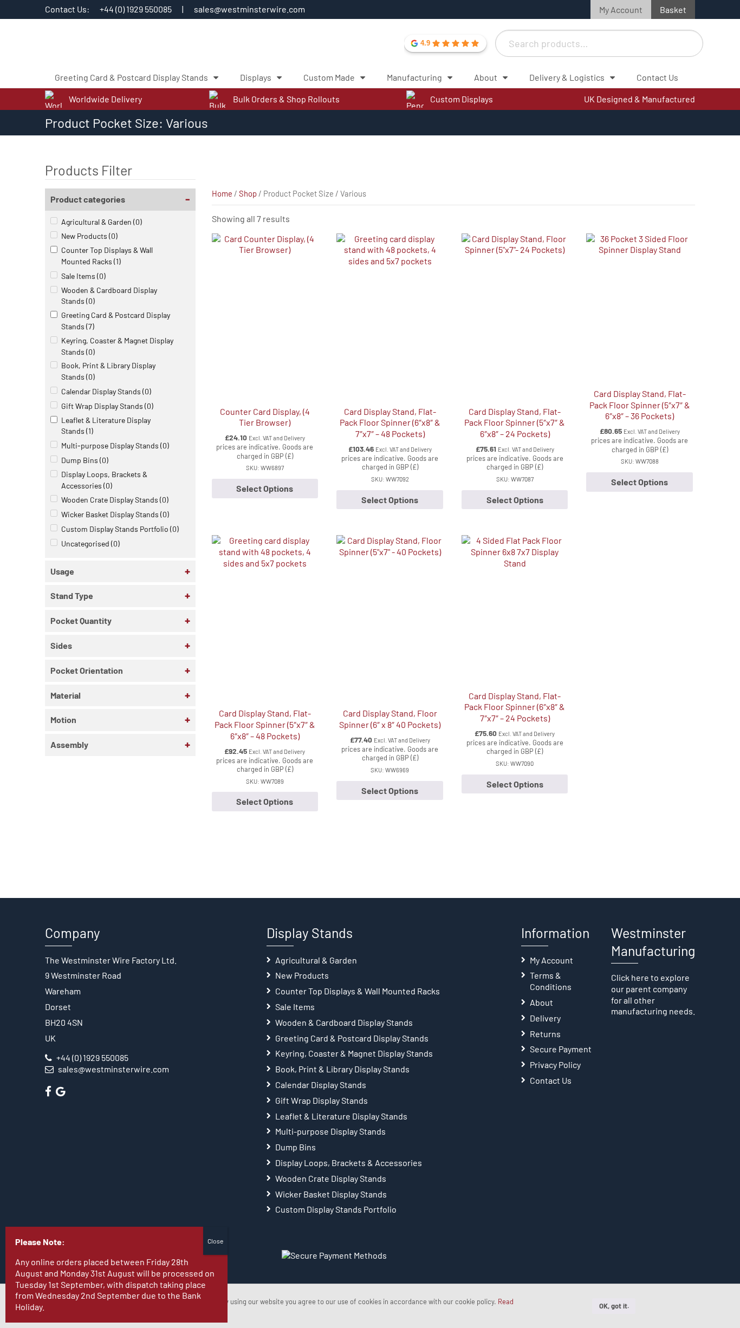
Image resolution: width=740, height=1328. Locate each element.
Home (222, 193)
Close (215, 1241)
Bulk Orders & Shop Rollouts (286, 99)
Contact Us (551, 1080)
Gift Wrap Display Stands (107, 406)
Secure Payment (561, 1049)
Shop (248, 193)
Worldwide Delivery (105, 99)
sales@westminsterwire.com (249, 9)
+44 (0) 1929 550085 (136, 9)
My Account (620, 9)
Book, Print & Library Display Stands (108, 371)
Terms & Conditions (551, 981)
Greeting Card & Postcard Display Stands (115, 320)
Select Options (264, 488)
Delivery (545, 1018)
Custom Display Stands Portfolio (120, 528)
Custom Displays (461, 99)
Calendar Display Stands (106, 391)
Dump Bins (84, 460)
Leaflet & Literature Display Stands (106, 425)
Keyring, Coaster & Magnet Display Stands (117, 346)
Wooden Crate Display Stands (114, 499)
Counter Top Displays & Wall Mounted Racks (107, 255)
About (541, 1002)
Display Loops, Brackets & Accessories (104, 480)
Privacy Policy (555, 1064)
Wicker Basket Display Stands (115, 514)
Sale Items (83, 276)
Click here (630, 977)
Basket (673, 9)
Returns (545, 1033)
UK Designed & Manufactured (639, 99)
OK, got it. (614, 1305)
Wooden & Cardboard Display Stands (109, 295)
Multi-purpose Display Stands (115, 445)
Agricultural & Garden (101, 221)
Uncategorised (90, 543)
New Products (89, 235)
